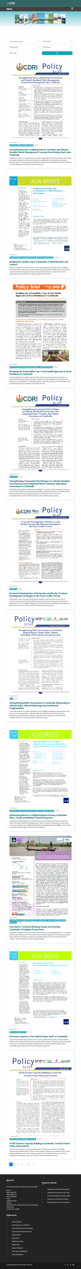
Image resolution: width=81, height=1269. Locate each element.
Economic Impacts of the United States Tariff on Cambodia (38, 1036)
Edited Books (16, 1244)
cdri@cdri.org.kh (11, 1201)
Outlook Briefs (16, 1235)
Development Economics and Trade (58, 1192)
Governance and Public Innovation (57, 1199)
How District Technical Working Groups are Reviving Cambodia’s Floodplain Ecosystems (34, 928)
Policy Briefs (16, 1238)
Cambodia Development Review (22, 1231)
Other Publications (17, 1254)
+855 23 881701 (11, 1192)
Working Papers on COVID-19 (21, 1225)
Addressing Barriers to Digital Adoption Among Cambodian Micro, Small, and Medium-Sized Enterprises (38, 816)
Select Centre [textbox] (47, 41)
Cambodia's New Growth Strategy (22, 1228)
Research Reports (17, 1248)
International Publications (20, 1251)
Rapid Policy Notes (17, 1241)
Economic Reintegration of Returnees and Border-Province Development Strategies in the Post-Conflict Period (38, 594)
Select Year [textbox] (13, 53)
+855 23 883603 (11, 1196)
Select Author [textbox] (13, 47)
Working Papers (17, 1222)
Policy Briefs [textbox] (47, 47)
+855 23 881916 (11, 1194)
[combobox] (57, 41)
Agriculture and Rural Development (58, 1189)
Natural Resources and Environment (58, 1202)
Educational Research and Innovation (58, 1196)
